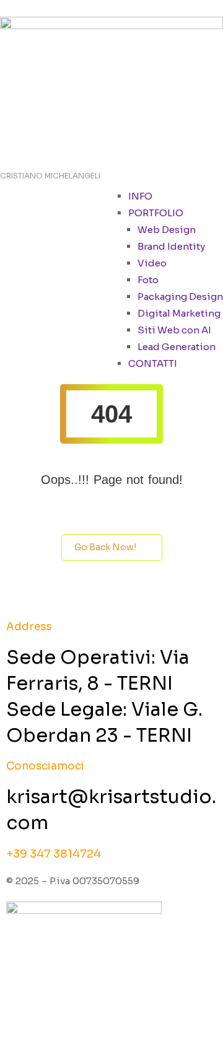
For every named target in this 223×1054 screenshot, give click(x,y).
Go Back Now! (105, 547)
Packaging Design (180, 296)
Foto (148, 280)
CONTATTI (152, 363)
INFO (140, 196)
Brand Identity (171, 246)
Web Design (167, 229)
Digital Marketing (179, 313)
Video (152, 263)
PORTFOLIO (155, 213)
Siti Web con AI (174, 330)
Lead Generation (177, 347)
